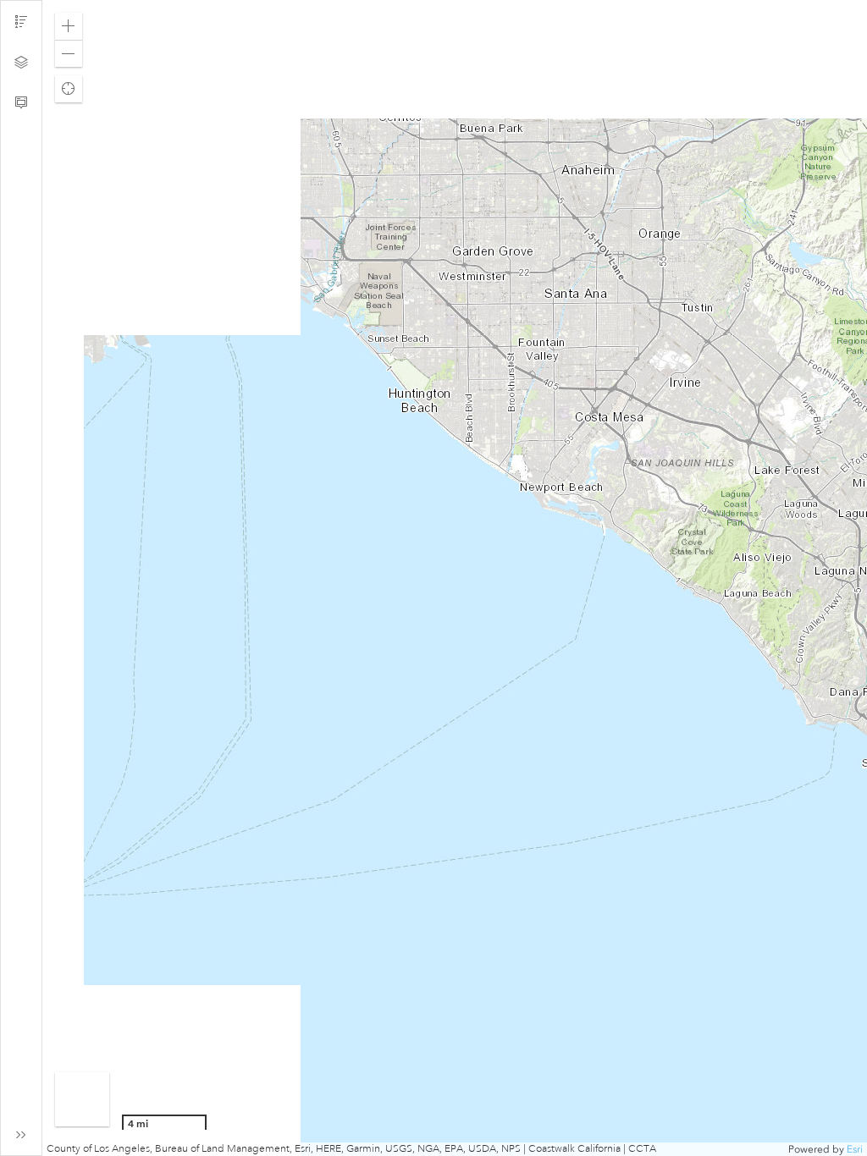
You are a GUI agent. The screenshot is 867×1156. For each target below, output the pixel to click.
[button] (68, 26)
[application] (454, 578)
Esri (855, 1149)
